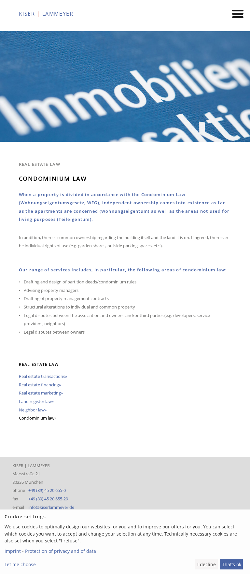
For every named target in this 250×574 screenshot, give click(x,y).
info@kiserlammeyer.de (51, 507)
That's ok (231, 564)
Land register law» (36, 401)
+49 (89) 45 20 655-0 (47, 490)
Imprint (13, 551)
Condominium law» (37, 418)
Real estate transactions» (43, 376)
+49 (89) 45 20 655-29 (48, 499)
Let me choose (20, 564)
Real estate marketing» (41, 393)
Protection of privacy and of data (60, 551)
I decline (206, 564)
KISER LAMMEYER (46, 13)
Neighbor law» (33, 410)
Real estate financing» (40, 385)
